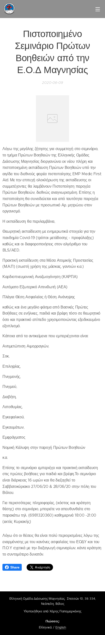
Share (14, 567)
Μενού (98, 9)
